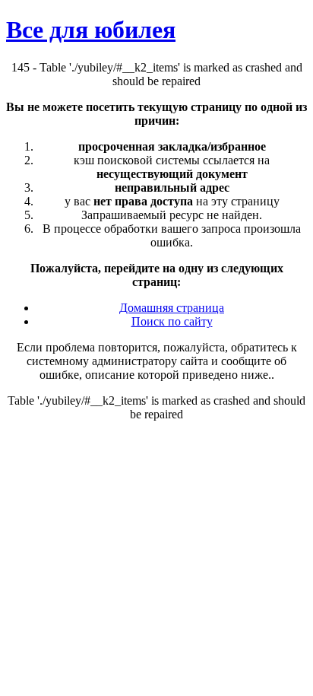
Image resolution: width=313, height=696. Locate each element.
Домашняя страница (171, 307)
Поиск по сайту (172, 321)
